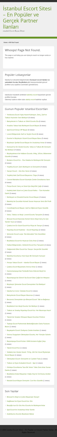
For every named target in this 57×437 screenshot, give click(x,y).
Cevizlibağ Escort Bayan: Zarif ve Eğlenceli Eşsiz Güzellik (27, 208)
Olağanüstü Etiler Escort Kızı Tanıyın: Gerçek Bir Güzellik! (27, 249)
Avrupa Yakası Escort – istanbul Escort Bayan (23, 263)
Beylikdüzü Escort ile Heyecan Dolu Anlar (22, 241)
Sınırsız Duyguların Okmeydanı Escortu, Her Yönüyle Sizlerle (29, 335)
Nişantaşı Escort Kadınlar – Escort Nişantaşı (22, 230)
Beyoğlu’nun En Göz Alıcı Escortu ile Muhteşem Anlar (26, 405)
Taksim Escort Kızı (13, 348)
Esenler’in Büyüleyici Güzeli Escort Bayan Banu (24, 138)
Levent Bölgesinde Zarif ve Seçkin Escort (21, 134)
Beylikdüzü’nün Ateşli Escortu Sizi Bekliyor (22, 306)
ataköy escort (30, 100)
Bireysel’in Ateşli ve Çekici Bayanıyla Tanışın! (23, 397)
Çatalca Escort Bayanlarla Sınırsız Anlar (21, 267)
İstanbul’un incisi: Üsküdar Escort (19, 291)
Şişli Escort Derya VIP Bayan (17, 130)
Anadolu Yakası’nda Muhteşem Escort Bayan (23, 126)
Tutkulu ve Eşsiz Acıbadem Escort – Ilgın (21, 363)
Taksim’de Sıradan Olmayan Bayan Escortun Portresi (26, 317)
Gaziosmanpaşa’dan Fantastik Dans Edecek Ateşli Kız (26, 271)
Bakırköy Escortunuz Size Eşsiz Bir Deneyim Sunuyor (26, 256)
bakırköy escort (32, 95)
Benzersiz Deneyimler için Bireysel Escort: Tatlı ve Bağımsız (28, 299)
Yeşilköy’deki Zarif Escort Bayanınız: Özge (22, 175)
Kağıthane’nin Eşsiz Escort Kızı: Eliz (20, 401)
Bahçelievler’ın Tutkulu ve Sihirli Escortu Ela (23, 121)
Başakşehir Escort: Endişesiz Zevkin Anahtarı (23, 330)
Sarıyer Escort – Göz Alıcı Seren (18, 171)
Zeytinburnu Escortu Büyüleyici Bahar (20, 414)
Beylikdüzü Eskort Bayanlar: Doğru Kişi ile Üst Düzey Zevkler (29, 374)
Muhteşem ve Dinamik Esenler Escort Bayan (23, 197)
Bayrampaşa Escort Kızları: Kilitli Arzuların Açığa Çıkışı (26, 341)
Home (5, 42)
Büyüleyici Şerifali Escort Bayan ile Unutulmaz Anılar (26, 143)
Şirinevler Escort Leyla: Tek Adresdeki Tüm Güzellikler (26, 234)
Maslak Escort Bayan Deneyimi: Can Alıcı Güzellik (25, 381)
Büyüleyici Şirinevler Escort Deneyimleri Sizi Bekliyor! (26, 284)
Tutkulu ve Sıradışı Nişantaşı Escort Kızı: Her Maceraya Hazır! (29, 310)
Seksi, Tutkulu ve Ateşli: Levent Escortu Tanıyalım (24, 215)
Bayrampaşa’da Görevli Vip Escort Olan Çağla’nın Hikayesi (28, 278)
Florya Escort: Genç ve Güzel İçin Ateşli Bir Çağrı (24, 186)
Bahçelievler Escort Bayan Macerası (20, 295)
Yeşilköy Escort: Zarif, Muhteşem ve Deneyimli (23, 167)
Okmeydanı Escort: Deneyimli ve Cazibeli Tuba (24, 359)
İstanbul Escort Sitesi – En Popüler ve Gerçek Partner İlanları (27, 17)
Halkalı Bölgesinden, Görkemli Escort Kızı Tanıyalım (25, 245)
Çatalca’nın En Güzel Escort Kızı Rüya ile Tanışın (24, 226)
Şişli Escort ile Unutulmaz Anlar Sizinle (21, 410)
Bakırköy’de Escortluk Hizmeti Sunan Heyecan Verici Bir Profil (29, 201)
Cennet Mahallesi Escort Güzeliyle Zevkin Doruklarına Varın (28, 180)
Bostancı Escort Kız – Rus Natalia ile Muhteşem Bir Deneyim (28, 160)
